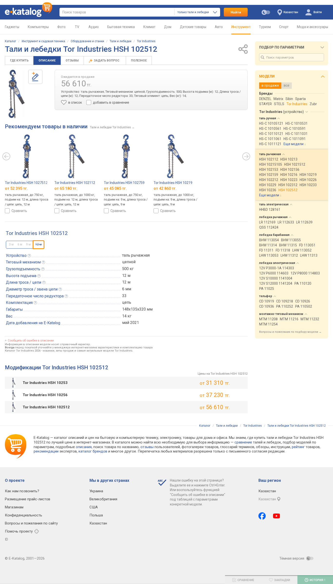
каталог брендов (92, 451)
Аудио (93, 27)
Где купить (19, 60)
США (93, 507)
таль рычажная (136, 255)
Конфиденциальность (23, 515)
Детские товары (193, 27)
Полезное (139, 60)
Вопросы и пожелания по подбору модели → (290, 331)
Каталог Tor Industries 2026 (22, 350)
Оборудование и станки (87, 41)
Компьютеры (38, 27)
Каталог (10, 41)
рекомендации (46, 451)
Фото (61, 27)
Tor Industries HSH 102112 (74, 183)
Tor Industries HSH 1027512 (26, 183)
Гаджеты (12, 27)
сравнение (243, 442)
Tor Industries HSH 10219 (173, 183)
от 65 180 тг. (65, 188)
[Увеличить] (17, 94)
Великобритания (103, 499)
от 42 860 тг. (165, 188)
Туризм (265, 27)
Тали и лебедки (120, 41)
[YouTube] (276, 516)
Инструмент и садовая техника (43, 41)
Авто (219, 27)
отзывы (147, 447)
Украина (96, 491)
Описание (47, 60)
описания (84, 447)
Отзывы (72, 60)
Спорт (284, 27)
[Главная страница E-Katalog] (28, 12)
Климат (149, 27)
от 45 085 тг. (115, 188)
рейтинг (298, 447)
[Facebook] (262, 516)
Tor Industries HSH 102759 (124, 183)
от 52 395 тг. (16, 188)
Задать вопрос (107, 60)
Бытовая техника (121, 27)
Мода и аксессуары (312, 27)
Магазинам (14, 507)
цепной (129, 262)
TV (77, 27)
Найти (236, 12)
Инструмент (241, 27)
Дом (167, 27)
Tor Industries (146, 41)
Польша (96, 515)
